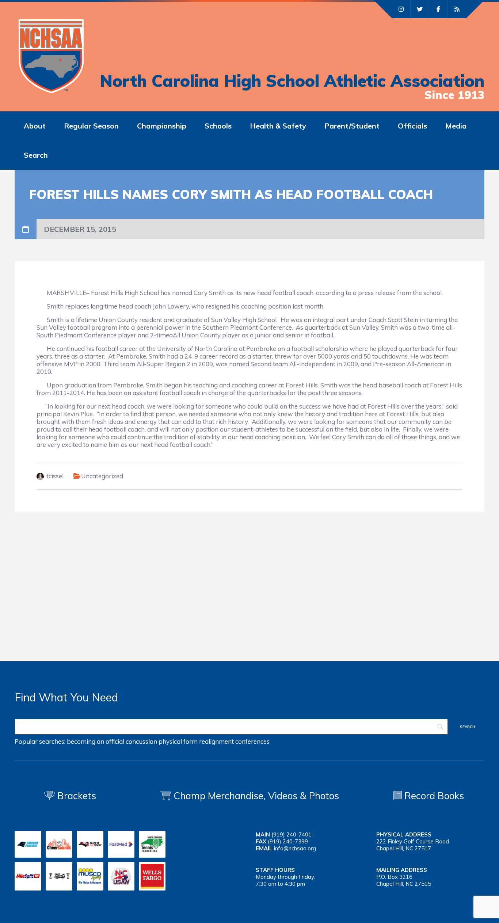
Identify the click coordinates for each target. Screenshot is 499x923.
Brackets (75, 796)
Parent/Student (352, 125)
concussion (141, 741)
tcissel (55, 476)
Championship (161, 125)
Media (455, 125)
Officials (412, 125)
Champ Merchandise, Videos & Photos (256, 796)
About (35, 125)
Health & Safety (278, 125)
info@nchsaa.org (295, 848)
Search (36, 155)
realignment (216, 741)
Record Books (433, 796)
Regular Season (91, 125)
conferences (252, 741)
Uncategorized (102, 476)
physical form (178, 741)
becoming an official (95, 741)
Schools (218, 125)
